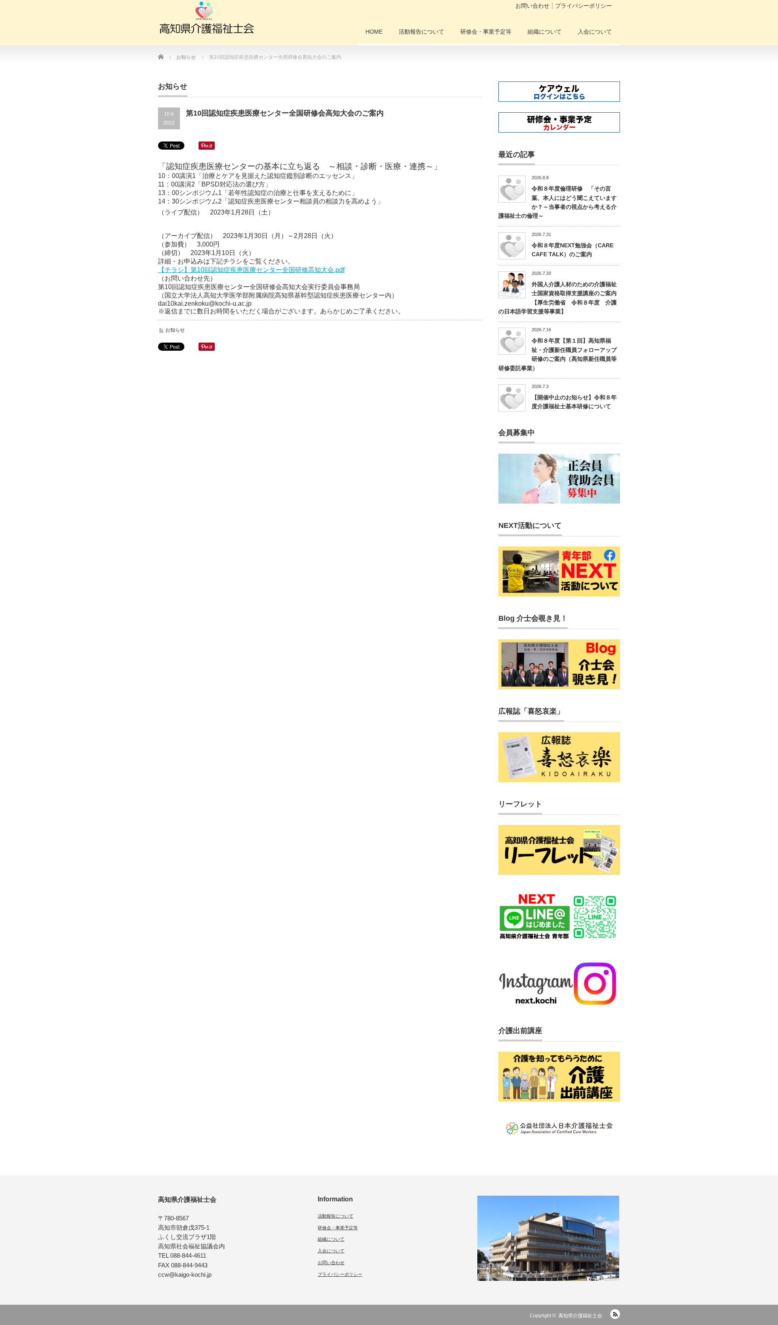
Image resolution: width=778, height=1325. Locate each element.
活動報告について (421, 31)
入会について (595, 31)
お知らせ (175, 330)
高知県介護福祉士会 (580, 1316)
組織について (545, 31)
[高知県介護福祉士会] (206, 20)
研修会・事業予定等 (485, 31)
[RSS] (615, 1314)
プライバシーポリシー (583, 5)
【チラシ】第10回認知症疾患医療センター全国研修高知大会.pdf (251, 269)
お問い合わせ (532, 5)
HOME (374, 31)
